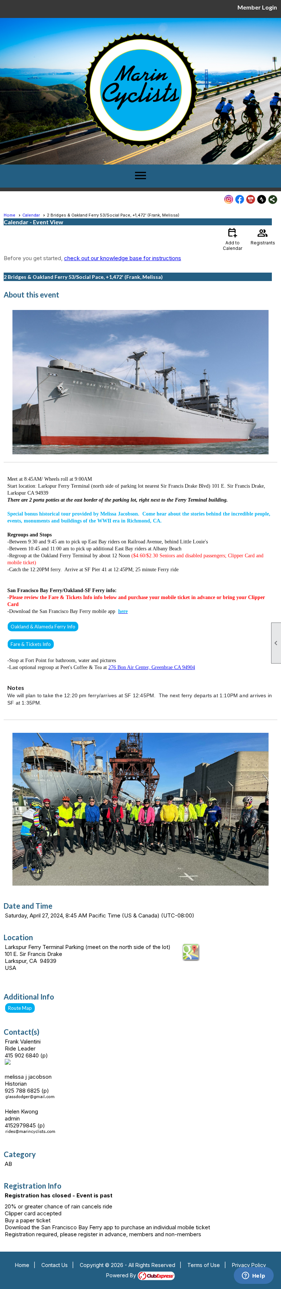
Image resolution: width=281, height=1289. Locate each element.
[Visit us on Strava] (261, 199)
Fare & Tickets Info (31, 644)
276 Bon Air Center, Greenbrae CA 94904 (151, 667)
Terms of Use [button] (203, 1265)
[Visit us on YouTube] (250, 199)
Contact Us (54, 1265)
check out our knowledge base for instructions (122, 258)
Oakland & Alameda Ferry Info (43, 626)
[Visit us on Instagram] (228, 199)
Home (9, 215)
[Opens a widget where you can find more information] (253, 1276)
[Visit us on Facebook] (239, 199)
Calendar (31, 215)
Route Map (20, 1008)
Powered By (122, 1275)
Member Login (257, 7)
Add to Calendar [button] (232, 238)
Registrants (263, 235)
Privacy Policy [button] (249, 1265)
